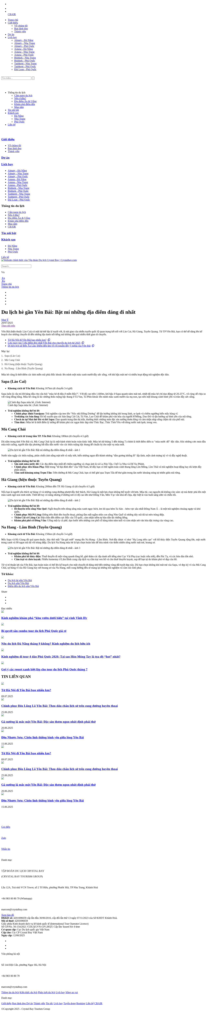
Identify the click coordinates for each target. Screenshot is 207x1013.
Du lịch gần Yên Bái (18, 583)
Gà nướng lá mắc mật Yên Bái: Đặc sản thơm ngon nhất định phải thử (48, 721)
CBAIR (12, 14)
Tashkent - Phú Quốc (25, 66)
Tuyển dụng (69, 1003)
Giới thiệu (13, 22)
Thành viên (20, 31)
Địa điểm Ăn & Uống (25, 101)
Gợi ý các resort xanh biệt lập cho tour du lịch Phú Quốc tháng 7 (44, 669)
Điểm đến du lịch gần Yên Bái (23, 586)
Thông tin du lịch (10, 286)
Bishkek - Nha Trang (25, 57)
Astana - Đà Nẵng (23, 49)
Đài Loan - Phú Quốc (25, 69)
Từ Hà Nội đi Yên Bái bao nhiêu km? (27, 340)
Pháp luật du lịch (46, 992)
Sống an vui (71, 992)
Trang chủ (13, 19)
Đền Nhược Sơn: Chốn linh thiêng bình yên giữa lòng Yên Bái (42, 737)
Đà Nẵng (19, 115)
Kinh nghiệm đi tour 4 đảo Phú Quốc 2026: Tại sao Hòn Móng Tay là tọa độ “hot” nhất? (60, 656)
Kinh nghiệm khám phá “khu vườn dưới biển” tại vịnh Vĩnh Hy (44, 618)
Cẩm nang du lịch (23, 95)
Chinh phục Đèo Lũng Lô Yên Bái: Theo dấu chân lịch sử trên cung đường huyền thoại (59, 705)
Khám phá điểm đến (24, 104)
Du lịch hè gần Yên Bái (20, 580)
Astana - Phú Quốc (24, 54)
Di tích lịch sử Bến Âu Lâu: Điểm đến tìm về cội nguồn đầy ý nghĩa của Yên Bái (49, 345)
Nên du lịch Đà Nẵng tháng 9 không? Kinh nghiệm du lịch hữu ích (45, 643)
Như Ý (5, 319)
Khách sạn (13, 113)
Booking (80, 1003)
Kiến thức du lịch (28, 992)
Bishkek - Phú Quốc (24, 60)
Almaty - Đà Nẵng (23, 40)
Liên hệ (12, 124)
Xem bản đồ (7, 915)
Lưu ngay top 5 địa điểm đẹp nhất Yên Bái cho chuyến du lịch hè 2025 (44, 342)
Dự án (11, 34)
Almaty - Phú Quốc (24, 46)
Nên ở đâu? (20, 98)
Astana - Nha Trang (24, 52)
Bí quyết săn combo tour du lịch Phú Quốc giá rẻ (33, 631)
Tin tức (49, 1003)
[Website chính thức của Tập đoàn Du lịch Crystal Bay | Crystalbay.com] (39, 260)
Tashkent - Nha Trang (25, 63)
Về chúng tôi (20, 25)
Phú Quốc (19, 121)
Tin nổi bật (13, 110)
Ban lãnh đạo (21, 28)
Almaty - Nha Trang (24, 43)
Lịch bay (12, 37)
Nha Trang (19, 118)
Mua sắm (19, 107)
